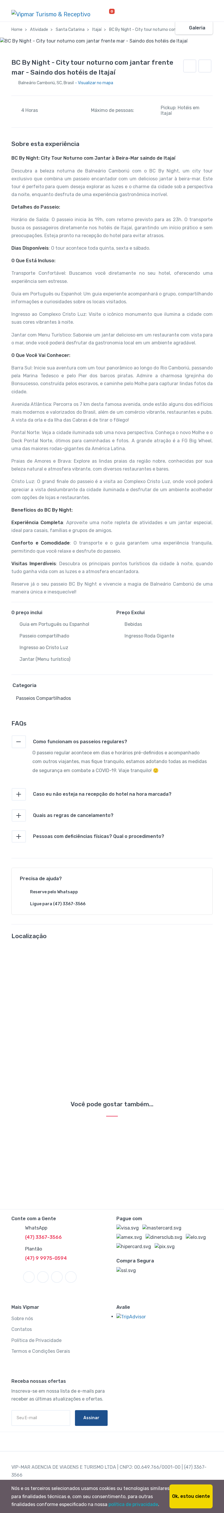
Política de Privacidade (36, 1340)
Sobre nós (22, 1318)
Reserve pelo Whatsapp (54, 892)
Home (16, 29)
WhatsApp (36, 1228)
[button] (204, 66)
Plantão (33, 1249)
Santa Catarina (70, 29)
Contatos (21, 1329)
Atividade (39, 29)
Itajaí (97, 29)
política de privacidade (133, 1504)
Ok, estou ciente (191, 1496)
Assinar (91, 1417)
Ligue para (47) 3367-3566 (57, 903)
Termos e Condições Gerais (40, 1351)
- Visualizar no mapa (94, 82)
